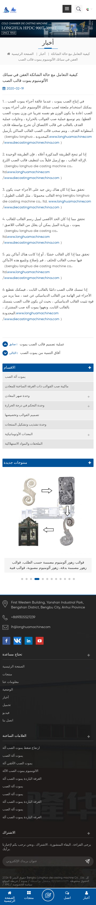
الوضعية (7, 689)
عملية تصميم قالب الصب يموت (42, 344)
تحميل (6, 705)
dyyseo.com (60, 881)
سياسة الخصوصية (22, 884)
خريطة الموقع (10, 881)
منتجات (7, 674)
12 (74, 579)
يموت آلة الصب (15, 376)
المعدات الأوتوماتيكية (19, 434)
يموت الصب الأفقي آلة (17, 763)
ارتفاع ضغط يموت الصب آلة (21, 748)
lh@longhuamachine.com (30, 627)
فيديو (5, 713)
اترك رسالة (48, 895)
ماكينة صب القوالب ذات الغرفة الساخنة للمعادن (36, 386)
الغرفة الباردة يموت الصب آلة (22, 778)
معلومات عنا (10, 682)
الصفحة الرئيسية (22, 54)
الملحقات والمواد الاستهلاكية (24, 443)
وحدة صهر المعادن (17, 396)
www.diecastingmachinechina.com (31, 142)
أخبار (42, 54)
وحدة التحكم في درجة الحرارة (24, 405)
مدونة (24, 881)
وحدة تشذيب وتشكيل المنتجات (25, 424)
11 (69, 579)
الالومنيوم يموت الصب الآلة (20, 771)
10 (65, 579)
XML (7, 884)
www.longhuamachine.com (70, 136)
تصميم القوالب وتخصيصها (22, 415)
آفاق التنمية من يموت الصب (40, 353)
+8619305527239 (23, 617)
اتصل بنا (7, 720)
